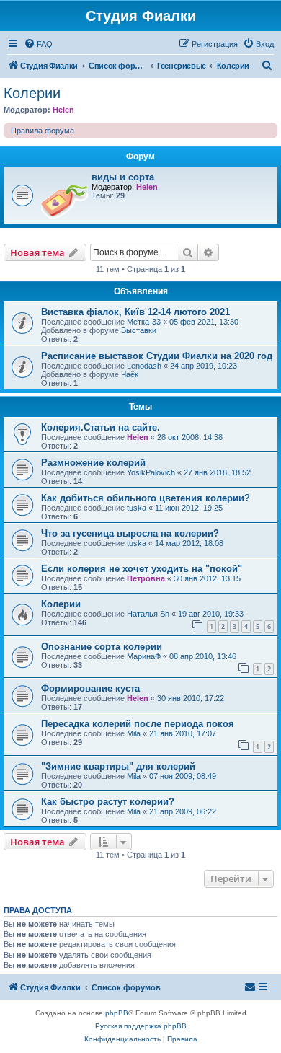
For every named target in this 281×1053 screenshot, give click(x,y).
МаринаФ (144, 656)
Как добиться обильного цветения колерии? (145, 498)
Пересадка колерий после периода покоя (137, 723)
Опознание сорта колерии (101, 646)
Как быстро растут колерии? (107, 801)
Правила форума (42, 130)
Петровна (146, 578)
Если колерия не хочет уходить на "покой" (141, 568)
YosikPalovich (151, 472)
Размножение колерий (93, 462)
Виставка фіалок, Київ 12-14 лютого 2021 (135, 312)
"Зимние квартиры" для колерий (118, 766)
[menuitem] (38, 44)
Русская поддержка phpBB (141, 1026)
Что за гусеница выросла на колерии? (130, 533)
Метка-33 (144, 321)
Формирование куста (90, 688)
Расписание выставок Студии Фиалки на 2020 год (156, 356)
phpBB (116, 1013)
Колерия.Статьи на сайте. (100, 427)
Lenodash (144, 365)
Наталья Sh (148, 613)
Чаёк (129, 374)
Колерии (32, 93)
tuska (136, 507)
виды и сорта (123, 177)
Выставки (138, 330)
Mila (133, 733)
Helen (63, 109)
